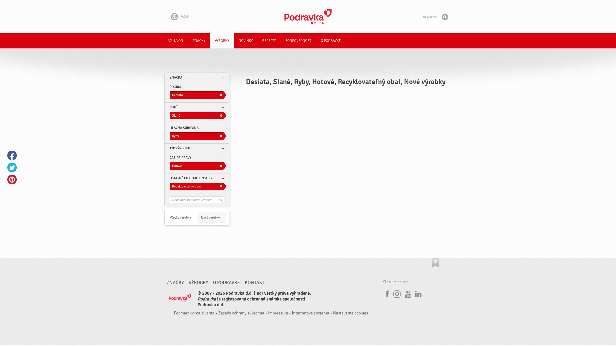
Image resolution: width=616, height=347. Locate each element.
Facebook (12, 155)
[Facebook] (386, 293)
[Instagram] (397, 293)
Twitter (12, 167)
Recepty (269, 41)
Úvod (178, 41)
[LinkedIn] (417, 293)
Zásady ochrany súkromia (241, 313)
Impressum (278, 313)
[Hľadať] (445, 17)
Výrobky (222, 41)
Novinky (246, 41)
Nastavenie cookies (350, 313)
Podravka (308, 16)
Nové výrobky (210, 217)
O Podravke (331, 41)
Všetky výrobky (180, 217)
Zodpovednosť (298, 41)
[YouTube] (407, 293)
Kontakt (254, 283)
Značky (199, 41)
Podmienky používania (194, 313)
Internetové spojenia (310, 313)
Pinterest (12, 179)
